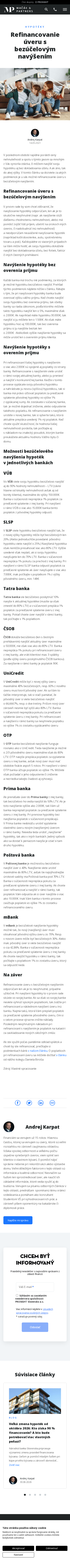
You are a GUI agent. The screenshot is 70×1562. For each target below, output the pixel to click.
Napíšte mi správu (18, 1220)
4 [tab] (40, 1495)
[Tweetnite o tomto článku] (29, 1102)
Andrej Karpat (35, 139)
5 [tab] (45, 1495)
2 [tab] (30, 1495)
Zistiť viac (14, 1465)
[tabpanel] (35, 1435)
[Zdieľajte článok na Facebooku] (18, 1102)
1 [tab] (25, 1495)
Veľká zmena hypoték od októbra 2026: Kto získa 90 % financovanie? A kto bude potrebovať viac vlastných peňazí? (32, 1432)
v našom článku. (38, 1051)
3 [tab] (35, 1495)
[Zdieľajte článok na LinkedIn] (40, 1102)
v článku (61, 1055)
